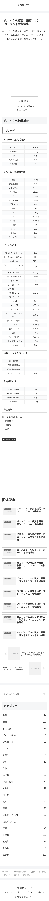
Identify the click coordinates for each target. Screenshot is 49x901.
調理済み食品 (10, 440)
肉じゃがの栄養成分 (25, 106)
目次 (21, 100)
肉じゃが (23, 110)
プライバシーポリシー (36, 892)
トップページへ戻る (12, 892)
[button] (44, 694)
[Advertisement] (24, 68)
